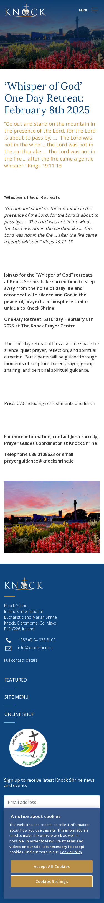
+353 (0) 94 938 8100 (36, 640)
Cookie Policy (71, 851)
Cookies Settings (51, 881)
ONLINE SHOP (19, 714)
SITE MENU (16, 697)
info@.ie (36, 647)
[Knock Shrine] (25, 10)
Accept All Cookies (52, 866)
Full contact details (21, 660)
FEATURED (15, 680)
